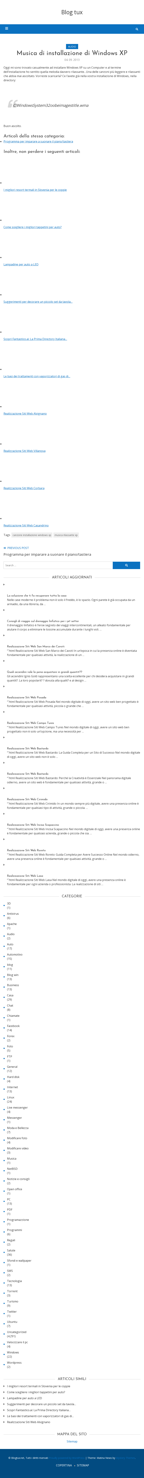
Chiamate (13, 1016)
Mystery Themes (125, 1458)
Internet (12, 1087)
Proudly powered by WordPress (67, 1458)
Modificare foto (17, 1138)
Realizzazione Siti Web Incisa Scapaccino (33, 825)
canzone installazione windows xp (32, 535)
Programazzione (18, 1220)
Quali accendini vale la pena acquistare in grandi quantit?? (44, 672)
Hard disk (13, 1077)
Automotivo (14, 954)
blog (10, 965)
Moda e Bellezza (17, 1128)
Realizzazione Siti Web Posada (26, 697)
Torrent (12, 1291)
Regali (11, 1240)
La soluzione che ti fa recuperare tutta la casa (36, 595)
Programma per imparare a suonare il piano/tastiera (38, 141)
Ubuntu (12, 1322)
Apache (12, 924)
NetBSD (12, 1169)
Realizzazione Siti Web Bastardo (27, 748)
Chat (10, 1005)
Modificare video (18, 1148)
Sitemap (72, 1441)
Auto (10, 944)
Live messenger (17, 1107)
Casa (10, 995)
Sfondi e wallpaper (19, 1261)
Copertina (64, 1465)
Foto (10, 1046)
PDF (9, 1209)
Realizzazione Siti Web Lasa (25, 876)
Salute (11, 1250)
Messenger (14, 1118)
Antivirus (13, 914)
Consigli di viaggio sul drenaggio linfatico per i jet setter (43, 621)
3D (9, 903)
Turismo (12, 1301)
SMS (10, 1271)
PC (9, 1199)
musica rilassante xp (66, 535)
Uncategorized (16, 1332)
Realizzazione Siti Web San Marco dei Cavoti (35, 646)
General (12, 1067)
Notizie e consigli (18, 1179)
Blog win (12, 975)
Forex (10, 1036)
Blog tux (72, 12)
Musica (11, 1158)
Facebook (13, 1026)
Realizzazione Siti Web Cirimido (27, 799)
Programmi (14, 1230)
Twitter (12, 1312)
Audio (72, 46)
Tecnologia (14, 1281)
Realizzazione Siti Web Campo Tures (30, 723)
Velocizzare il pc (17, 1342)
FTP (9, 1056)
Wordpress (14, 1363)
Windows (13, 1352)
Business (13, 985)
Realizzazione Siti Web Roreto (26, 850)
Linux (10, 1097)
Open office (14, 1189)
